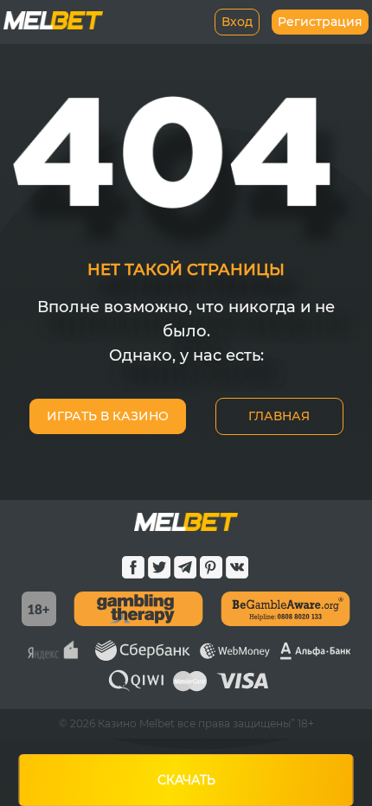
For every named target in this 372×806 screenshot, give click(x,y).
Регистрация (320, 21)
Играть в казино (108, 416)
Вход (237, 21)
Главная (279, 416)
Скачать (186, 780)
